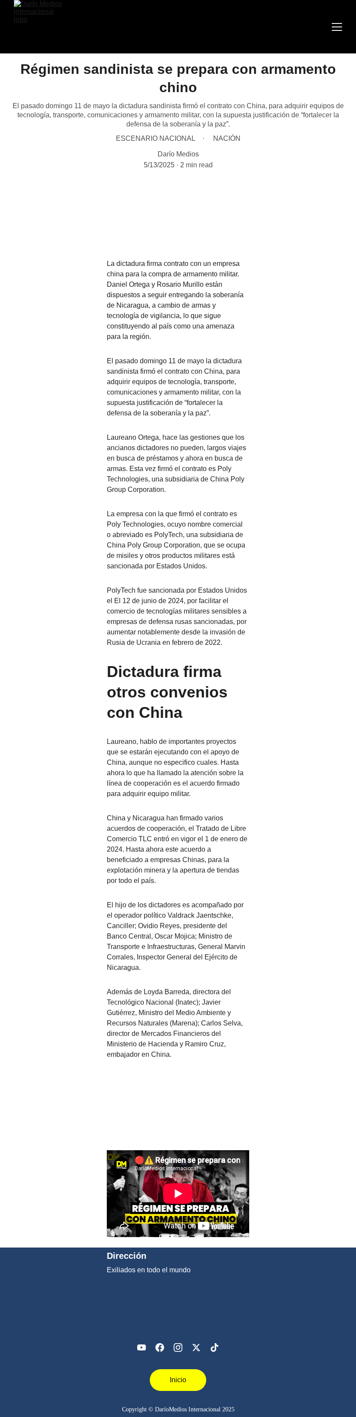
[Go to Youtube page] (141, 1347)
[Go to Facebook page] (159, 1347)
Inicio (178, 1380)
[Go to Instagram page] (178, 1347)
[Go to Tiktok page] (214, 1347)
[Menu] (337, 27)
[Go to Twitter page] (196, 1347)
